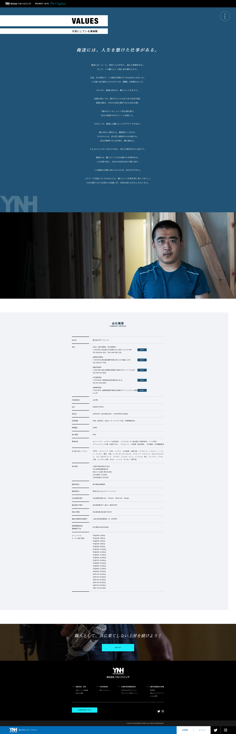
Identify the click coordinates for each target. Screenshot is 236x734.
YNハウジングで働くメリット (130, 693)
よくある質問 (153, 696)
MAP (142, 350)
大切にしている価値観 (82, 690)
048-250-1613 (101, 352)
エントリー (202, 730)
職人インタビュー (105, 690)
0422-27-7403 (101, 362)
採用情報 (185, 730)
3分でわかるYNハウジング (129, 690)
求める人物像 (79, 693)
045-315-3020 (101, 373)
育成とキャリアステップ (157, 693)
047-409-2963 (101, 383)
